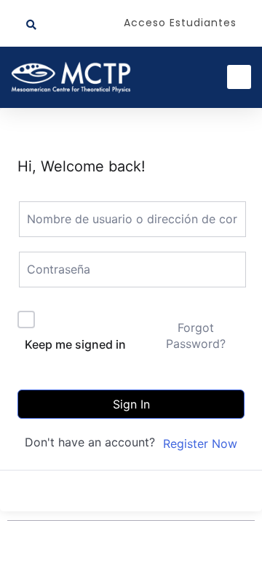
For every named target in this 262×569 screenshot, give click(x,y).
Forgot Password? (196, 335)
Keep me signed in (75, 344)
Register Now (200, 443)
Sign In (131, 404)
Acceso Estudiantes (180, 22)
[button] (31, 25)
